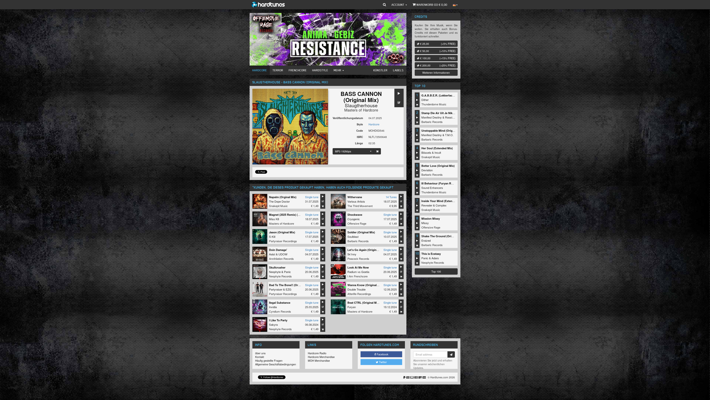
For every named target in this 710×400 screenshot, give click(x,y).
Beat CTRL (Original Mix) (363, 303)
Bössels (426, 152)
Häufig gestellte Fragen (269, 360)
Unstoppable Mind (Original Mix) (442, 131)
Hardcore (259, 70)
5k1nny (351, 254)
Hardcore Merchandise (321, 357)
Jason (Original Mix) (282, 232)
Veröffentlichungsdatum (348, 118)
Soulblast (353, 237)
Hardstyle (320, 70)
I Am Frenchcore (357, 276)
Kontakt (259, 357)
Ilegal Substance (279, 303)
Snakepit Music (278, 206)
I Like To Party (278, 320)
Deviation (427, 170)
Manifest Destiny (431, 117)
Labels (398, 70)
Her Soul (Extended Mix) (437, 148)
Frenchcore (298, 70)
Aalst (272, 254)
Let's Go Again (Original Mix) (366, 250)
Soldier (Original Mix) (361, 232)
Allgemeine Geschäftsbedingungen (275, 364)
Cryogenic (353, 219)
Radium (352, 272)
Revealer (426, 205)
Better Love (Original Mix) (438, 166)
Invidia (273, 307)
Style (360, 124)
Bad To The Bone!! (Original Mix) (290, 285)
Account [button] (398, 4)
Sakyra (273, 324)
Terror (278, 70)
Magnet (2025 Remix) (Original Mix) (291, 215)
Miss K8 (274, 219)
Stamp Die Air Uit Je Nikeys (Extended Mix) (449, 113)
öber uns (260, 353)
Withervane (354, 197)
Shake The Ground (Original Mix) (442, 236)
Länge (359, 143)
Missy (425, 223)
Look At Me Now (358, 267)
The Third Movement (360, 206)
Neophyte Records (280, 276)
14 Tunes (391, 197)
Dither (425, 100)
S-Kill (272, 237)
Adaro (435, 258)
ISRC (360, 137)
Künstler (380, 70)
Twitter (382, 362)
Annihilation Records (281, 259)
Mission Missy (430, 218)
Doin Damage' (278, 250)
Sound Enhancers (432, 188)
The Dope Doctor (279, 201)
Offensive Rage (356, 223)
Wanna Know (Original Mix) (365, 285)
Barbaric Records (358, 241)
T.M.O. (449, 135)
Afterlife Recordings (359, 294)
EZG (288, 289)
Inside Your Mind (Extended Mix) (442, 201)
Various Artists (356, 201)
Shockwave (354, 215)
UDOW (282, 254)
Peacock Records (358, 259)
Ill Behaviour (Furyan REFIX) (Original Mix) (448, 183)
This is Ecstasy (431, 254)
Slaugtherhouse (361, 105)
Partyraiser (275, 289)
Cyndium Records (280, 311)
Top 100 (436, 271)
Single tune (311, 197)
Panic (287, 272)
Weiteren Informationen (436, 72)
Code (359, 130)
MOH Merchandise (319, 360)
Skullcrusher (277, 267)
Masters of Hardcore (361, 110)
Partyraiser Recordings (283, 241)
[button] (384, 4)
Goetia (365, 272)
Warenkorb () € (431, 4)
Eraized (426, 240)
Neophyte (275, 272)
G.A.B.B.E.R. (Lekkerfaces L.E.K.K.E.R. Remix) (451, 95)
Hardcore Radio (317, 353)
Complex (441, 205)
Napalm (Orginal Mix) (282, 197)
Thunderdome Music (433, 104)
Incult (438, 152)
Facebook (382, 354)
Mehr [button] (338, 70)
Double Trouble (356, 289)
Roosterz (450, 117)
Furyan (351, 307)
